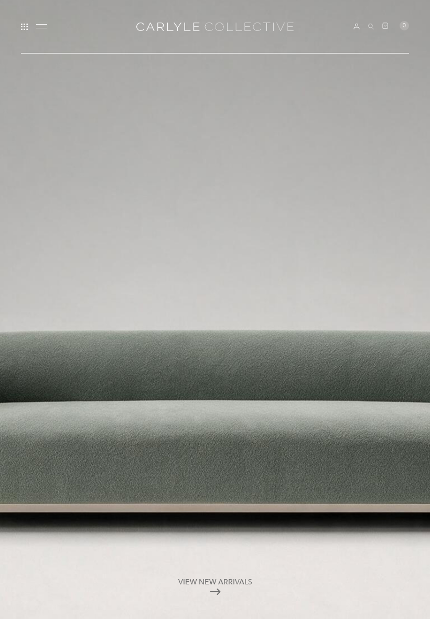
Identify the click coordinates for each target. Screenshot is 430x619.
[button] (395, 25)
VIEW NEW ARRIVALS (215, 582)
